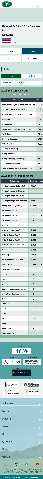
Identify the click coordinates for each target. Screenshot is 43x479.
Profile (10, 51)
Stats (32, 51)
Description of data (21, 94)
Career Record (32, 59)
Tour (11, 76)
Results (10, 59)
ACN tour (32, 76)
